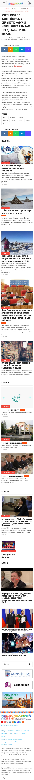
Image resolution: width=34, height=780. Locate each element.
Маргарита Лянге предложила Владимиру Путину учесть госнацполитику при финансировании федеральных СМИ (16, 597)
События (5, 163)
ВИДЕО (23, 733)
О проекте (4, 739)
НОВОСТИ (3, 736)
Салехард (12, 117)
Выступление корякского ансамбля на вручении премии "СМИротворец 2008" (14, 654)
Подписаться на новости (10, 725)
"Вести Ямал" (18, 66)
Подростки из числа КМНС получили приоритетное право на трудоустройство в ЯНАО (16, 258)
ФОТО (10, 733)
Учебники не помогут (10, 410)
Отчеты (10, 744)
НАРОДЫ (3, 731)
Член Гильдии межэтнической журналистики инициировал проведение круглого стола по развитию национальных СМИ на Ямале (16, 315)
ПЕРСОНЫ (4, 733)
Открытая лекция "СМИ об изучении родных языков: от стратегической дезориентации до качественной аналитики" (16, 522)
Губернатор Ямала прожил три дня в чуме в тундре (16, 211)
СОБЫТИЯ (26, 731)
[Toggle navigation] (4, 3)
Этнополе (6, 406)
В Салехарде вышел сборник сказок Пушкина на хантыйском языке (15, 365)
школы (28, 120)
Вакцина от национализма (12, 476)
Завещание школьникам (11, 443)
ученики (13, 120)
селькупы (21, 117)
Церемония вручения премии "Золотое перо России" (8, 556)
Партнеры (4, 744)
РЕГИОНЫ (10, 731)
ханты (20, 120)
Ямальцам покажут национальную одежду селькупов (12, 168)
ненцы (4, 117)
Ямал (4, 123)
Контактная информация (15, 739)
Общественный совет (21, 742)
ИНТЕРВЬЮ (19, 731)
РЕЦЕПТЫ (16, 733)
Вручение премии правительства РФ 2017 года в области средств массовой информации (17, 630)
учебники (5, 120)
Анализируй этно (8, 472)
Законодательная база (7, 742)
